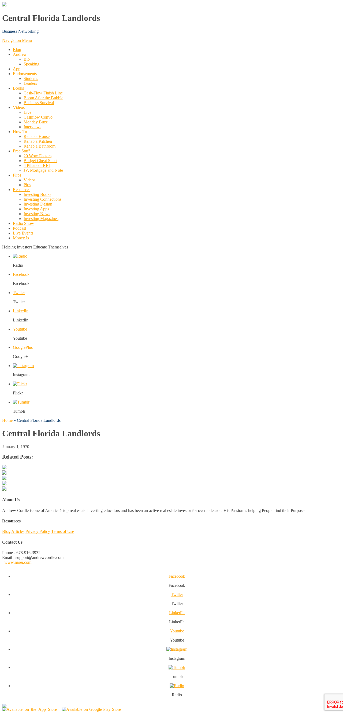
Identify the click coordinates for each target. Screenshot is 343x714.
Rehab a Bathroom (39, 146)
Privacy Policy (37, 531)
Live (27, 112)
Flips (17, 175)
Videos (29, 180)
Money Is (21, 238)
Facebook (21, 274)
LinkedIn (20, 311)
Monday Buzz (36, 122)
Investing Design (38, 204)
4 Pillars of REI (37, 165)
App (16, 69)
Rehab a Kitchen (38, 141)
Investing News (37, 213)
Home (7, 420)
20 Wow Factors (37, 155)
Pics (27, 184)
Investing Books (37, 194)
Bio (27, 59)
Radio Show (23, 223)
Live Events (23, 233)
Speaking (31, 64)
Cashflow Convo (38, 117)
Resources (21, 189)
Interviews (32, 127)
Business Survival (39, 102)
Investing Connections (42, 199)
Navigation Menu (17, 40)
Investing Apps (36, 209)
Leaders (30, 83)
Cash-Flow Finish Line (43, 93)
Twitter (19, 292)
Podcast (19, 228)
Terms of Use (62, 531)
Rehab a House (37, 136)
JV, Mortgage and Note (43, 170)
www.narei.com (17, 562)
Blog (17, 49)
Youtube (20, 329)
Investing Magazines (41, 218)
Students (31, 78)
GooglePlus (23, 347)
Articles (17, 531)
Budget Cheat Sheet (40, 160)
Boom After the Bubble (43, 98)
